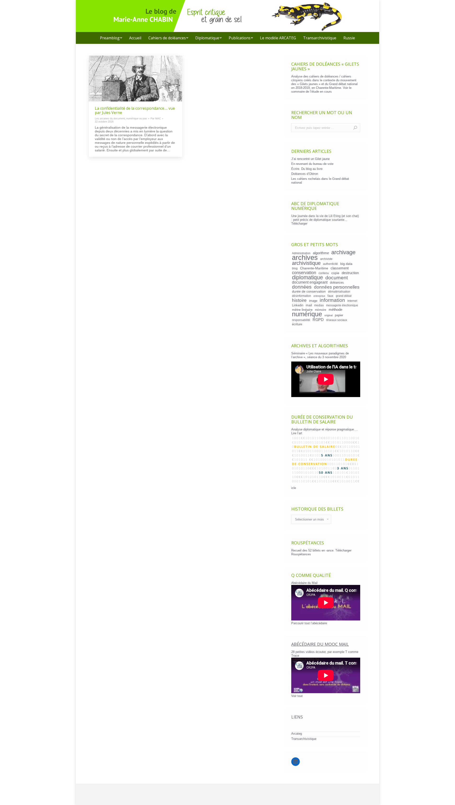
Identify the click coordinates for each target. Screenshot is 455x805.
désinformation (301, 295)
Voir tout (297, 696)
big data (346, 264)
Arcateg (296, 733)
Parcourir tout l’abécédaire (309, 623)
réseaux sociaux (336, 319)
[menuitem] (111, 37)
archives (305, 257)
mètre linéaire (302, 310)
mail (309, 305)
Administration (301, 253)
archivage (343, 252)
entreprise (319, 295)
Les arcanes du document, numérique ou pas (121, 118)
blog (295, 268)
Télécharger (299, 223)
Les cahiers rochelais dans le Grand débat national (320, 180)
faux (330, 296)
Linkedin (297, 305)
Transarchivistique (303, 739)
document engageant (310, 282)
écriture (297, 324)
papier (339, 315)
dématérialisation (339, 291)
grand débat (343, 295)
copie (335, 273)
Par (155, 118)
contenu (323, 273)
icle (293, 488)
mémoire (320, 309)
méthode (335, 310)
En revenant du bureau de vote (312, 164)
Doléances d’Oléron (304, 174)
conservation (304, 273)
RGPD (318, 319)
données (302, 287)
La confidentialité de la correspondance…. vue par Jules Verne (135, 110)
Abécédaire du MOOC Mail (320, 644)
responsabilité (301, 319)
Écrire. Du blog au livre (307, 169)
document (336, 278)
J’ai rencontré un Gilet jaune (310, 159)
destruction (350, 273)
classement (340, 268)
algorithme (321, 253)
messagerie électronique (342, 305)
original (328, 315)
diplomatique (307, 277)
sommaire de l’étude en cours (311, 91)
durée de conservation (309, 291)
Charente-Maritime (314, 268)
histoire (299, 300)
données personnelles (336, 287)
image (313, 301)
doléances (337, 282)
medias (319, 305)
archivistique (306, 263)
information (332, 300)
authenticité (330, 263)
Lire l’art (296, 433)
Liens (297, 717)
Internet (352, 300)
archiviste (326, 258)
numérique (307, 314)
